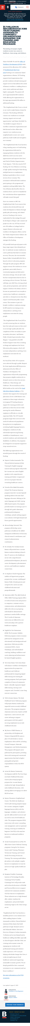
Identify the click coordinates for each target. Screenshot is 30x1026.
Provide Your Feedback (15, 1004)
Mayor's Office (13, 997)
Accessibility (14, 1018)
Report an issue (17, 1012)
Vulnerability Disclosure (18, 1015)
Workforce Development (16, 991)
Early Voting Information (15, 19)
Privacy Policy (14, 1014)
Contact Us (13, 1020)
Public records (15, 1017)
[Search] (27, 7)
